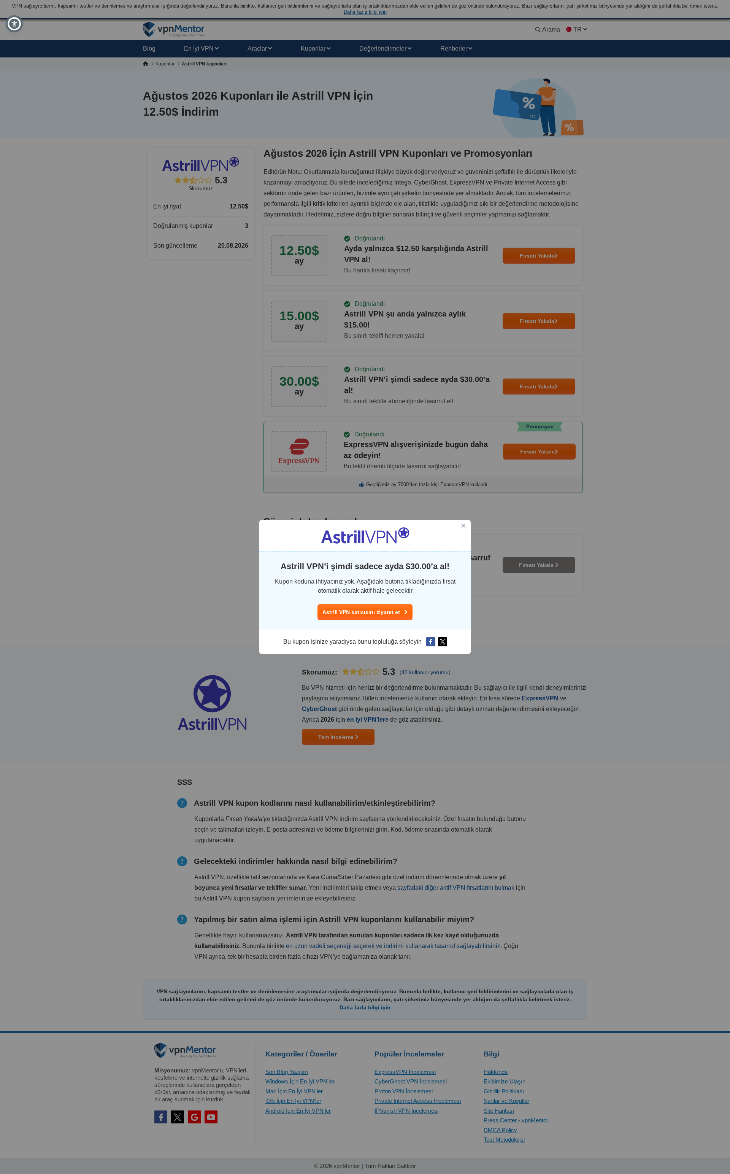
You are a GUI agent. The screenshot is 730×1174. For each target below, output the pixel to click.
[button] (14, 23)
